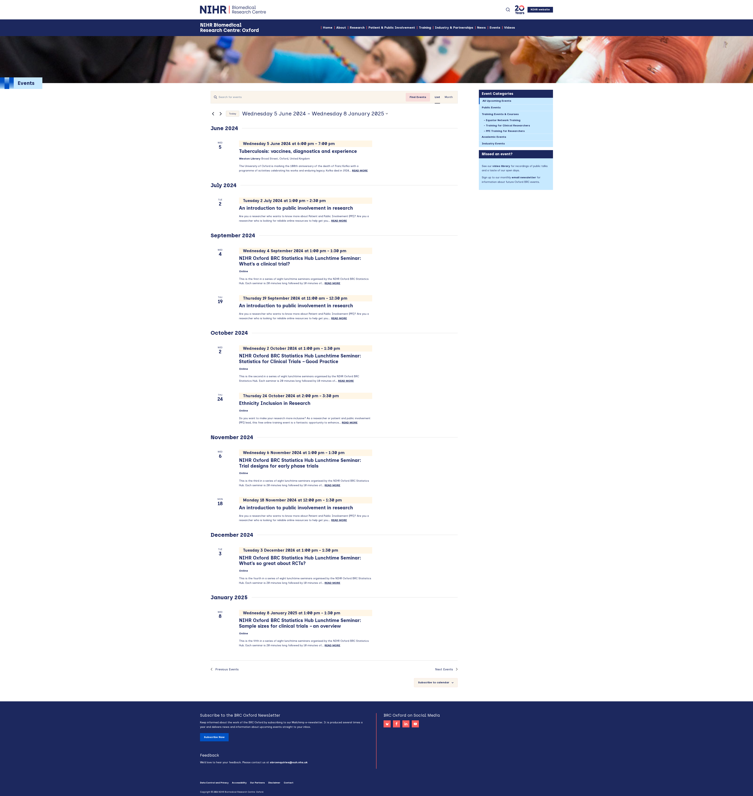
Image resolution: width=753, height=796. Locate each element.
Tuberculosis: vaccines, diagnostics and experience (298, 151)
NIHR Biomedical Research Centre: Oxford (247, 10)
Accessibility (239, 782)
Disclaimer (274, 782)
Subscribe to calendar (433, 682)
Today (232, 113)
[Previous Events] (213, 113)
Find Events (418, 97)
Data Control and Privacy (214, 782)
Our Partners (257, 782)
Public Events (491, 107)
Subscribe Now (214, 737)
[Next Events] (220, 113)
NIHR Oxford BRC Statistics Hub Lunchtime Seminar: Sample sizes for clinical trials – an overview (300, 623)
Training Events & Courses (500, 114)
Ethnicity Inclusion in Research (274, 403)
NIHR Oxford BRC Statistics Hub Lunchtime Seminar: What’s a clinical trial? (300, 261)
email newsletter (524, 177)
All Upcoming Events (497, 100)
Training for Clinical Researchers (508, 125)
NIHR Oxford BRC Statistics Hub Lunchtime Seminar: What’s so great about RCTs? (300, 560)
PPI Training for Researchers (505, 131)
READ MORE (360, 170)
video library (501, 166)
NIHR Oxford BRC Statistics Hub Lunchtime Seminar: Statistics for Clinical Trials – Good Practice (300, 358)
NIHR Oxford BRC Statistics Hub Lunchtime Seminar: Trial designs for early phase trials (300, 463)
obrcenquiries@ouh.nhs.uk (288, 762)
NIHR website (540, 9)
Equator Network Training (503, 120)
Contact (288, 782)
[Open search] (508, 10)
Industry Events (493, 143)
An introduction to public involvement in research (296, 208)
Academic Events (494, 137)
